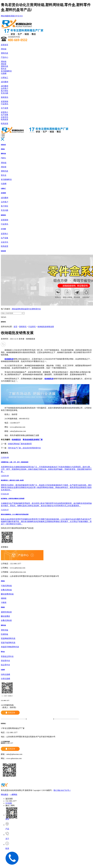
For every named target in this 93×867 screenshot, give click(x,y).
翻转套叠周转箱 (7, 594)
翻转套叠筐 (5, 616)
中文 (18, 16)
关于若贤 (4, 108)
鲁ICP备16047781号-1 (62, 790)
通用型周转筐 (6, 612)
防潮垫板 (4, 634)
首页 (15, 327)
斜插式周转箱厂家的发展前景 (20, 444)
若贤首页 (4, 45)
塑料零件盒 (36, 309)
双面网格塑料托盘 (8, 638)
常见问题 (4, 93)
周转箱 (3, 49)
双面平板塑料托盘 (8, 643)
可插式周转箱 (6, 586)
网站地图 (4, 16)
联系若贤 (4, 119)
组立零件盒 (5, 665)
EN (21, 16)
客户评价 (4, 91)
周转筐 (3, 64)
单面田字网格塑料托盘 (10, 647)
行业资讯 (4, 104)
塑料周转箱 (21, 309)
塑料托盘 (4, 53)
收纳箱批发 (16, 440)
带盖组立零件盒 (7, 656)
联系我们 (12, 16)
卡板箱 (3, 602)
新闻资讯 (4, 97)
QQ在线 (8, 803)
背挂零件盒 (5, 661)
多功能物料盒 (6, 71)
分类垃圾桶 (5, 679)
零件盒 (3, 69)
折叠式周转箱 (6, 590)
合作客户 (4, 88)
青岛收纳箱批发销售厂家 (33, 440)
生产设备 (4, 115)
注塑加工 (4, 78)
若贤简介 (4, 112)
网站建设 (4, 794)
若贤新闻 (4, 101)
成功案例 (4, 82)
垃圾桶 (3, 73)
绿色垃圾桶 (5, 674)
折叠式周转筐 (6, 620)
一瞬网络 (13, 794)
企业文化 (4, 117)
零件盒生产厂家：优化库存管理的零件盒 (24, 448)
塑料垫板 (4, 630)
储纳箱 (3, 598)
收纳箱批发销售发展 (46, 327)
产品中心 (4, 57)
